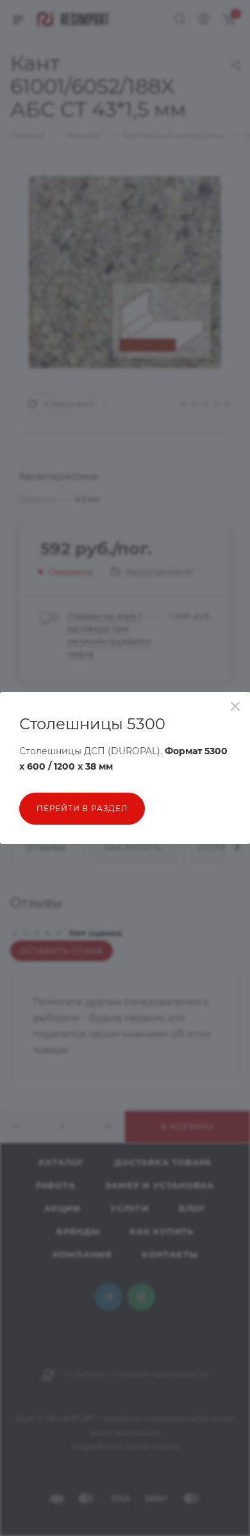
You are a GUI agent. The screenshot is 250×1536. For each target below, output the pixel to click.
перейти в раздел (82, 808)
